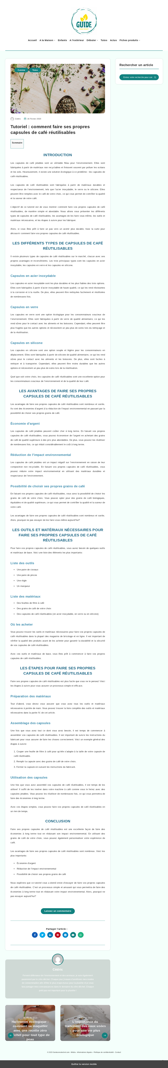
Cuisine (21, 70)
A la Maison (46, 40)
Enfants (62, 40)
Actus (113, 40)
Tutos (104, 40)
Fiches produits (129, 40)
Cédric (58, 969)
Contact (118, 1052)
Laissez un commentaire (57, 911)
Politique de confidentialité (104, 1052)
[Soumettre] (155, 77)
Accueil (32, 40)
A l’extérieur (77, 40)
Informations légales (84, 1052)
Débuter (91, 40)
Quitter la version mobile (84, 1064)
